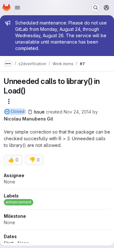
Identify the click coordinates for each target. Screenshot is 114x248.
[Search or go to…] (95, 7)
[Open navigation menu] (17, 8)
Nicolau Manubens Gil (28, 118)
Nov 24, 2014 (77, 111)
